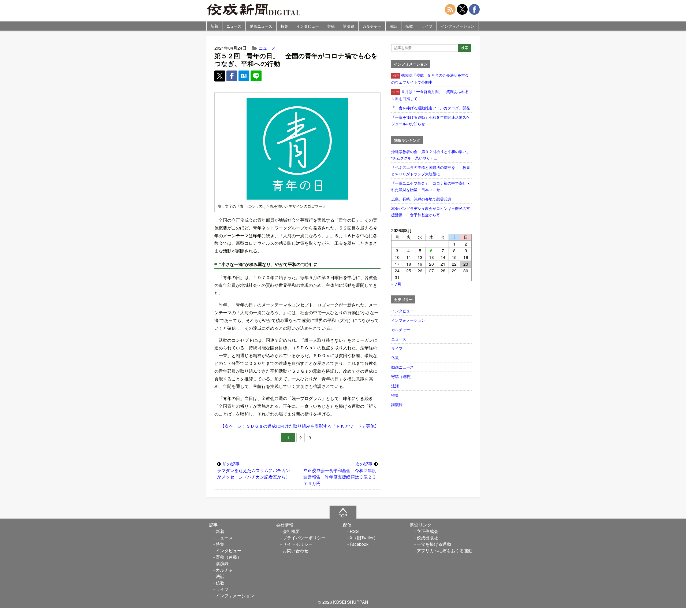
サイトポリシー (298, 544)
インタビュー (307, 26)
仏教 (409, 26)
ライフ (427, 26)
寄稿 (331, 26)
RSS (354, 531)
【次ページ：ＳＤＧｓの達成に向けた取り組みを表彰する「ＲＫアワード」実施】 (299, 426)
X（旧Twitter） (364, 538)
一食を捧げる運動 (434, 544)
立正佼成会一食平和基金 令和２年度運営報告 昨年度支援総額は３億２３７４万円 (339, 473)
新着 (214, 26)
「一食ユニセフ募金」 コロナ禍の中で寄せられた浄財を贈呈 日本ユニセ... (430, 186)
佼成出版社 (427, 538)
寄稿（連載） (402, 376)
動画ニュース (261, 26)
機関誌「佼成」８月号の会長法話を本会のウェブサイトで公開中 (430, 78)
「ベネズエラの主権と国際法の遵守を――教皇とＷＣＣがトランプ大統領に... (430, 170)
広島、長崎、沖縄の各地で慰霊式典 (421, 199)
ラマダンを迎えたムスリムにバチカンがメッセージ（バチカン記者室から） (253, 470)
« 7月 (396, 284)
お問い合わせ (295, 550)
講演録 (348, 26)
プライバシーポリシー (304, 538)
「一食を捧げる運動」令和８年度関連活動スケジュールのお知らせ (430, 120)
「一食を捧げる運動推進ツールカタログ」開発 (430, 107)
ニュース (233, 26)
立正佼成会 (427, 531)
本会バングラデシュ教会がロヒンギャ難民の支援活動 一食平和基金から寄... (430, 211)
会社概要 (291, 531)
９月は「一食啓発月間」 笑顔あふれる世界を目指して (430, 95)
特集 (284, 26)
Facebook (359, 544)
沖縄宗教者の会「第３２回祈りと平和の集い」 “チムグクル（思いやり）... (431, 155)
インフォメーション (458, 26)
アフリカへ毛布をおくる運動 (444, 550)
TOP (343, 516)
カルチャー (372, 26)
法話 (393, 26)
